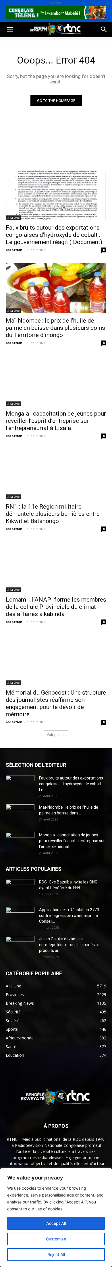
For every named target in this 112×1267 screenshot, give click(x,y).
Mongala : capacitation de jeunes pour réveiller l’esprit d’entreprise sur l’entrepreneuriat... (72, 841)
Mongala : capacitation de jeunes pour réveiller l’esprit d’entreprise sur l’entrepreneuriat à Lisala (56, 420)
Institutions (46, 72)
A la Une (13, 218)
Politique (15, 44)
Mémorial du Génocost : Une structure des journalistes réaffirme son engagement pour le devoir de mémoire (56, 703)
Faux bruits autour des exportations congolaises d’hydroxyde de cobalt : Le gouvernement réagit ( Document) (54, 234)
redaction (14, 250)
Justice (77, 58)
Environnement (44, 58)
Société (42, 44)
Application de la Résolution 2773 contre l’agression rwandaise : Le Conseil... (69, 915)
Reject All (56, 1254)
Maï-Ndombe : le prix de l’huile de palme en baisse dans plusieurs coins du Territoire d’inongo (55, 327)
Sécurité (14, 72)
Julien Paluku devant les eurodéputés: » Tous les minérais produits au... (69, 945)
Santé (11, 58)
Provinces (16, 85)
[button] (10, 29)
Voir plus (54, 734)
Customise (56, 1238)
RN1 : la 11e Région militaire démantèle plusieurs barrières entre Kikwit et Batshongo (53, 513)
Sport (65, 44)
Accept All (56, 1223)
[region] (56, 1217)
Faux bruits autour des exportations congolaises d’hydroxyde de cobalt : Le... (71, 784)
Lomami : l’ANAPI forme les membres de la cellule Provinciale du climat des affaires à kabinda (56, 606)
